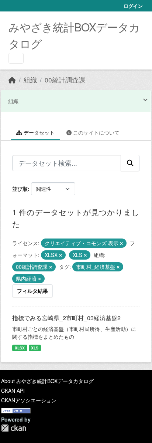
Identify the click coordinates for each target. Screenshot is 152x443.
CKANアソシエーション (28, 400)
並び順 (20, 188)
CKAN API (13, 390)
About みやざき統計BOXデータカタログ (47, 381)
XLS (34, 348)
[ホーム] (12, 79)
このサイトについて (96, 132)
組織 (30, 79)
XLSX (20, 348)
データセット (38, 132)
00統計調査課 (65, 79)
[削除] (121, 243)
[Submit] (130, 163)
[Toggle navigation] (16, 58)
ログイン (133, 5)
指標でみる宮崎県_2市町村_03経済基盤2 (66, 318)
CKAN (13, 428)
